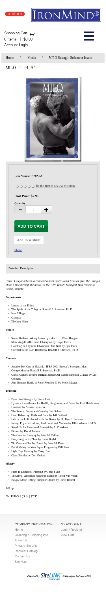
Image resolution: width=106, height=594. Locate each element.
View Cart (67, 535)
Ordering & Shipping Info (31, 535)
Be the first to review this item (55, 185)
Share (18, 250)
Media (31, 58)
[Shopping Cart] (32, 33)
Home (10, 58)
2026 (88, 576)
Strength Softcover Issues (70, 58)
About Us (21, 540)
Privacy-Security (26, 545)
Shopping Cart (15, 33)
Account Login (16, 45)
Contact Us (22, 556)
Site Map (21, 561)
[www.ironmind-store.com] (53, 15)
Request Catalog (26, 551)
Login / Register (71, 529)
